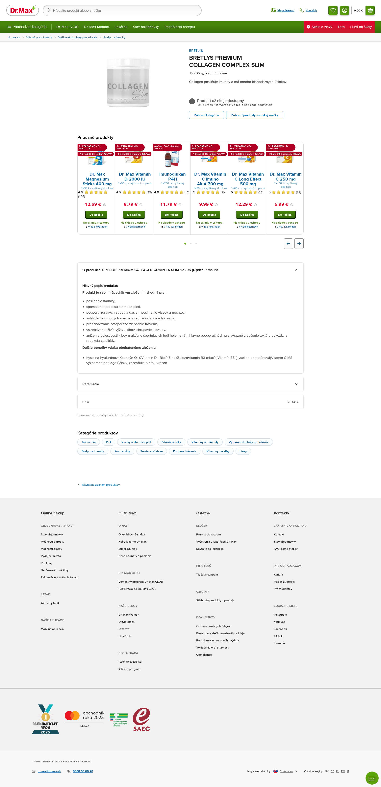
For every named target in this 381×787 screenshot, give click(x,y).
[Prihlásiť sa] (344, 10)
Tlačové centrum (207, 574)
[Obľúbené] (333, 10)
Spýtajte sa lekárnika (210, 548)
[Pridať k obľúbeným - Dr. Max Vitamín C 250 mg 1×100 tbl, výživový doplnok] (299, 147)
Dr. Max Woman (128, 614)
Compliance (204, 654)
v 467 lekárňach (286, 226)
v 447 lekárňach (173, 226)
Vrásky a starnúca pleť (136, 442)
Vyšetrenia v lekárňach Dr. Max (216, 541)
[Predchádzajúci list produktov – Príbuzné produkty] (288, 243)
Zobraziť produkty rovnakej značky (254, 115)
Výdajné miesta (51, 555)
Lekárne (121, 27)
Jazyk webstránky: (259, 771)
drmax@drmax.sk (49, 771)
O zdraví (123, 628)
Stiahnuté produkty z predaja (215, 600)
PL (337, 771)
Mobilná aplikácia (52, 628)
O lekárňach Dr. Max (131, 534)
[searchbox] (122, 10)
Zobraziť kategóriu (206, 115)
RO (343, 771)
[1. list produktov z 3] (185, 244)
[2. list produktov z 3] (190, 243)
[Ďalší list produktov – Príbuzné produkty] (299, 243)
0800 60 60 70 (83, 771)
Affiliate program (129, 669)
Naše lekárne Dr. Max (132, 541)
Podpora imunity (93, 451)
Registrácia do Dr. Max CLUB (137, 588)
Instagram (280, 614)
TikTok (278, 636)
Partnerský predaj (130, 661)
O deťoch (124, 636)
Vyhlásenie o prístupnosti (212, 647)
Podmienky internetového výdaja (217, 640)
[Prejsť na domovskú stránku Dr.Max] (22, 10)
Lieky (243, 451)
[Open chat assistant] (372, 778)
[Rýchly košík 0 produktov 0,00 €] (370, 10)
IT (348, 771)
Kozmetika (89, 442)
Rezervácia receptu (180, 27)
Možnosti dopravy (52, 541)
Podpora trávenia (184, 451)
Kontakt (279, 534)
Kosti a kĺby (122, 451)
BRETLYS (196, 50)
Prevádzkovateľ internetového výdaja (220, 633)
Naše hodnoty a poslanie (134, 555)
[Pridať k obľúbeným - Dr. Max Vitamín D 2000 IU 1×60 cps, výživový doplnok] (148, 147)
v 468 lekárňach (97, 226)
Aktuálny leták (50, 603)
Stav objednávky (146, 27)
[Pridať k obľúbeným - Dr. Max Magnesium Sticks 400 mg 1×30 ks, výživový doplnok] (110, 147)
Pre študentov (283, 588)
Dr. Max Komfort (96, 27)
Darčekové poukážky (54, 570)
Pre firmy (46, 563)
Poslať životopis (284, 581)
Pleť (108, 442)
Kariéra (278, 574)
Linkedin (279, 643)
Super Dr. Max (127, 548)
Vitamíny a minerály (204, 442)
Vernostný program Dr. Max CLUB (140, 581)
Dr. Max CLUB (67, 27)
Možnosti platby (51, 548)
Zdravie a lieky (171, 442)
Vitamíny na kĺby (218, 451)
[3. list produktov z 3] (196, 243)
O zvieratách (126, 621)
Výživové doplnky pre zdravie (249, 442)
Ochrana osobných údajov (213, 626)
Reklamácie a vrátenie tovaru (59, 577)
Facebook (280, 628)
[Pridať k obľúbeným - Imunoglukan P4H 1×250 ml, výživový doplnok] (186, 147)
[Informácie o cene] (104, 205)
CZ (332, 771)
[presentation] (96, 156)
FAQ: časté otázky (285, 548)
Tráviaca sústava (151, 451)
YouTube (279, 621)
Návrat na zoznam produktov (101, 484)
